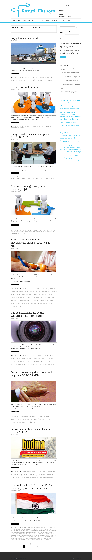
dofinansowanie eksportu (28, 77)
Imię (61, 35)
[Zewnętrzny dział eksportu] (33, 102)
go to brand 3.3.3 (66, 135)
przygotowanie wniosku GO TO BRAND (42, 538)
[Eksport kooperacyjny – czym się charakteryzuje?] (33, 205)
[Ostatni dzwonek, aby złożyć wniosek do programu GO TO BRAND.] (33, 391)
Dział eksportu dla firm (35, 126)
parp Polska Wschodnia (29, 303)
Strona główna (16, 20)
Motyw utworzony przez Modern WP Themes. (75, 558)
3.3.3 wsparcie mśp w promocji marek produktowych (42, 415)
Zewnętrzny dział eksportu (24, 86)
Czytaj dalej (14, 73)
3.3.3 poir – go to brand (47, 527)
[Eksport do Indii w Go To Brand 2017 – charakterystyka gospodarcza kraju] (33, 503)
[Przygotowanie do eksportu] (33, 53)
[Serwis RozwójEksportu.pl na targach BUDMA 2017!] (33, 447)
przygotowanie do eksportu (41, 79)
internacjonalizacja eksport (42, 230)
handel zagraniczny (73, 135)
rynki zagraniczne (72, 155)
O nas (24, 20)
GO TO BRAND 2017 (20, 533)
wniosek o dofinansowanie (68, 160)
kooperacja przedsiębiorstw (35, 231)
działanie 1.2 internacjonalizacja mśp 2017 (21, 297)
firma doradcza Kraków (72, 132)
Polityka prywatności (64, 60)
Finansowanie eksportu (16, 79)
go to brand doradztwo (30, 533)
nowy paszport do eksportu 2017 (35, 364)
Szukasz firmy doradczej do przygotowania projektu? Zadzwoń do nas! (30, 242)
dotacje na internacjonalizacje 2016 (65, 114)
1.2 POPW (34, 288)
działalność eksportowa (28, 228)
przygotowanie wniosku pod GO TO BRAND (26, 422)
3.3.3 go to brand (26, 415)
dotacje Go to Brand (65, 112)
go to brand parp (40, 533)
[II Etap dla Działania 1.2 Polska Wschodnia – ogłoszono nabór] (33, 331)
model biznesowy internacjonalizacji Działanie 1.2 (39, 301)
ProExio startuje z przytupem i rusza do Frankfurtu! (71, 88)
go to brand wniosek (50, 533)
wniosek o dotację (76, 160)
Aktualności (15, 77)
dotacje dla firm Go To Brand (43, 530)
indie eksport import (38, 535)
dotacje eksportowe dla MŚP (42, 357)
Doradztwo (40, 20)
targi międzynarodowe (71, 158)
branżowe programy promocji (36, 291)
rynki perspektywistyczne (22, 80)
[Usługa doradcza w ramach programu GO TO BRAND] (33, 153)
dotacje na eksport (39, 77)
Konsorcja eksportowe (22, 231)
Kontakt (70, 20)
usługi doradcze (49, 80)
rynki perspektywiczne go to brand (40, 539)
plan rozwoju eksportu (70, 147)
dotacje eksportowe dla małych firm (26, 357)
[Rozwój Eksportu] (35, 10)
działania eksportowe (49, 77)
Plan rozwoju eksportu (52, 20)
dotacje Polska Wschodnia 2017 (33, 294)
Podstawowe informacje (28, 79)
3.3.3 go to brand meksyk (36, 527)
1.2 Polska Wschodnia (27, 288)
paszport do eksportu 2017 (24, 477)
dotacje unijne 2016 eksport (71, 116)
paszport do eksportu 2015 (73, 143)
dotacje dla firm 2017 (31, 530)
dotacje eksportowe (16, 474)
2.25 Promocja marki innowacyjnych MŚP (69, 100)
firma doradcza (24, 178)
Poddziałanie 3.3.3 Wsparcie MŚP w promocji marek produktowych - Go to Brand (70, 149)
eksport (36, 228)
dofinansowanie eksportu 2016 (66, 108)
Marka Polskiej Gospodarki (38, 300)
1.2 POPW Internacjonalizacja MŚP (45, 288)
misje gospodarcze (64, 143)
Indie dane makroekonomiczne (18, 535)
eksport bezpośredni (44, 228)
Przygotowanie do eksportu (25, 38)
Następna (39, 546)
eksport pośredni (22, 230)
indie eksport (29, 535)
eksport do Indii (44, 532)
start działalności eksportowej (36, 80)
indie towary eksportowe (49, 535)
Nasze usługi (31, 20)
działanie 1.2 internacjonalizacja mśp (66, 122)
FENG (64, 129)
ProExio (63, 20)
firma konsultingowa (21, 419)
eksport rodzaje (31, 230)
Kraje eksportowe (26, 300)
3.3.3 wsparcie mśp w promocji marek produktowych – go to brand (27, 416)
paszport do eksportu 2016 (41, 303)
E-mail (61, 38)
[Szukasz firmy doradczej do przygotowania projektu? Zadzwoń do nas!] (33, 261)
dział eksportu (25, 126)
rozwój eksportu (65, 155)
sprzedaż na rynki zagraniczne (18, 233)
